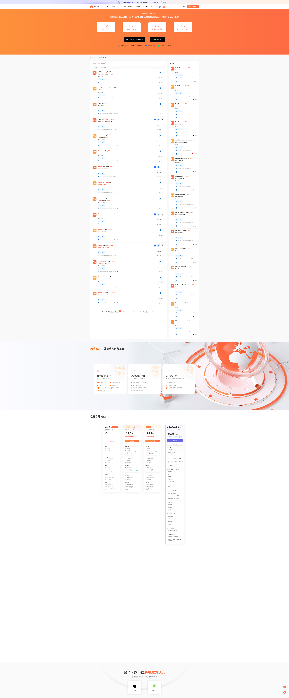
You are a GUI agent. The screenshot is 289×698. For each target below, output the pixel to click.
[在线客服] (284, 687)
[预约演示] (284, 692)
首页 (107, 6)
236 (143, 311)
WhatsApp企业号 (122, 6)
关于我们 (153, 6)
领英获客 (95, 57)
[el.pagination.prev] (117, 311)
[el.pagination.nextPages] (140, 311)
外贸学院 (145, 6)
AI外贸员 (113, 6)
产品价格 (138, 6)
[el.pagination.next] (146, 311)
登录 (184, 6)
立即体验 (164, 2)
